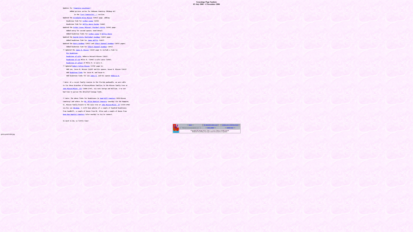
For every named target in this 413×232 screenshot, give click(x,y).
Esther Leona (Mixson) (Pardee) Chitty (89, 27)
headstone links (76, 72)
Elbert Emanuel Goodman (104, 43)
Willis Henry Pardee (91, 24)
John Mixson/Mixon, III (72, 88)
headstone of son (73, 59)
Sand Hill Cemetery (107, 98)
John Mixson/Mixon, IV (111, 105)
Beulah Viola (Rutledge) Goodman (86, 37)
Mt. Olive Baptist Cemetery (95, 101)
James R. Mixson (82, 50)
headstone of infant (74, 63)
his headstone (72, 53)
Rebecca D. (115, 76)
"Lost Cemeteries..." (88, 14)
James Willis (93, 40)
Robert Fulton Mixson (81, 66)
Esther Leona (88, 21)
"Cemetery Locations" (81, 8)
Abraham (76, 108)
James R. (93, 76)
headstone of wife (73, 56)
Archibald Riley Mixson (82, 18)
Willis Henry (107, 34)
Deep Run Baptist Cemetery (73, 114)
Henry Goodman (78, 43)
